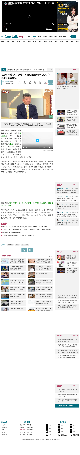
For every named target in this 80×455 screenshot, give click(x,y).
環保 (61, 41)
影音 (77, 41)
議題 (55, 36)
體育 (45, 41)
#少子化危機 (24, 245)
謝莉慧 (7, 81)
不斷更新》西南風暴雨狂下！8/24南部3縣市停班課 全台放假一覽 (17, 303)
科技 (50, 41)
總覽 (29, 36)
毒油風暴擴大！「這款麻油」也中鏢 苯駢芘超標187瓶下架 (43, 268)
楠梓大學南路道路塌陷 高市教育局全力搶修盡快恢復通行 (44, 282)
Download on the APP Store (75, 435)
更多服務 (27, 422)
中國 (24, 41)
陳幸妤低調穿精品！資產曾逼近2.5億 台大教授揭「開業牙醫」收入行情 (18, 289)
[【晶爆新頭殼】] (67, 16)
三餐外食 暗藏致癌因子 (16, 308)
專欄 (67, 41)
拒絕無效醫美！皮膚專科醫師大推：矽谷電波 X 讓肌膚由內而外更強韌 (44, 261)
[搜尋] (77, 36)
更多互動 (4, 422)
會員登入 (22, 434)
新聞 (34, 36)
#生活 (3, 245)
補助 (11, 144)
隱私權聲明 (30, 429)
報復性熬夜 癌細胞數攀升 (17, 274)
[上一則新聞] (48, 69)
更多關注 (63, 422)
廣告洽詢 (29, 434)
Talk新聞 (50, 36)
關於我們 (22, 425)
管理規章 (29, 432)
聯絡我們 (22, 427)
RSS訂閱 (29, 425)
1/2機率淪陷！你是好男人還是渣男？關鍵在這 (17, 268)
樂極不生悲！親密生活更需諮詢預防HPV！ (18, 295)
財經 (13, 41)
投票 (3, 429)
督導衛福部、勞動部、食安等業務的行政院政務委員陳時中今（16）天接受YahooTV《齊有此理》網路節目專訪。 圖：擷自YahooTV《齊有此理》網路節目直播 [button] (27, 124)
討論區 (45, 36)
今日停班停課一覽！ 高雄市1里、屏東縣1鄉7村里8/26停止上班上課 (43, 310)
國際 (8, 41)
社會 (18, 41)
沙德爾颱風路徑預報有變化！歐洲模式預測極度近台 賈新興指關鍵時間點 (18, 261)
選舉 (72, 41)
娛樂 (34, 41)
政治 (2, 41)
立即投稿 (22, 429)
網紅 (40, 41)
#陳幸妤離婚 (62, 36)
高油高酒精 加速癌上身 (43, 274)
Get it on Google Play (63, 435)
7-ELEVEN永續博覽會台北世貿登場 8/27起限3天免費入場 (44, 303)
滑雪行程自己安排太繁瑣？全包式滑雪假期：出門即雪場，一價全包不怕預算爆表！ (44, 289)
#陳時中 (10, 245)
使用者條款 (30, 427)
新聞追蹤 (4, 434)
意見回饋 (22, 432)
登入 (73, 36)
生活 (29, 41)
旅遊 (56, 41)
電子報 (4, 432)
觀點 (39, 36)
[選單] (2, 36)
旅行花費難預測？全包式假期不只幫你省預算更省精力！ (44, 296)
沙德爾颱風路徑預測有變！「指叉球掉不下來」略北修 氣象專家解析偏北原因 (18, 282)
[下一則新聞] (51, 69)
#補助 (17, 245)
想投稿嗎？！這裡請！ (67, 405)
